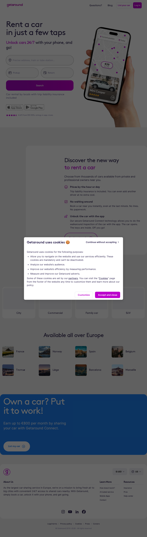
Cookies (103, 278)
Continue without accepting (101, 242)
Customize (84, 294)
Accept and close (107, 294)
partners (73, 278)
